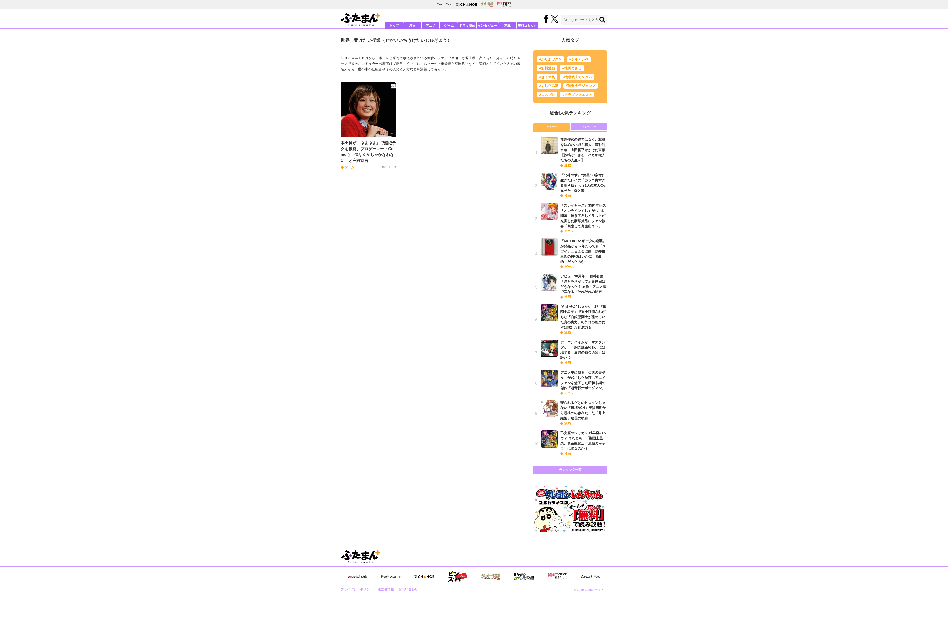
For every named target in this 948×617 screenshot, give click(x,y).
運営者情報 (386, 589)
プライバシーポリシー (357, 589)
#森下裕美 (547, 77)
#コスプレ (547, 94)
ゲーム (449, 25)
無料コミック (527, 25)
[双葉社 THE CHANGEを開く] (466, 4)
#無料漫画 (547, 68)
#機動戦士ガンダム (577, 77)
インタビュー (487, 25)
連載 (507, 25)
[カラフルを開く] (591, 576)
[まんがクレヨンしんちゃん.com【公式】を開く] (357, 576)
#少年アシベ (579, 59)
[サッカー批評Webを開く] (487, 4)
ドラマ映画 (467, 25)
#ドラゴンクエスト (577, 94)
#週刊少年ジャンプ (580, 86)
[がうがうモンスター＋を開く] (391, 576)
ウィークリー (589, 126)
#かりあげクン (550, 59)
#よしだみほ (548, 86)
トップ (394, 25)
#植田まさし (572, 68)
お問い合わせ (408, 589)
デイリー (552, 126)
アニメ (430, 25)
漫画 (412, 25)
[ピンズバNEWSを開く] (457, 576)
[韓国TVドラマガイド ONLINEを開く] (504, 4)
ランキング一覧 (570, 470)
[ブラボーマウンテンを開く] (524, 576)
